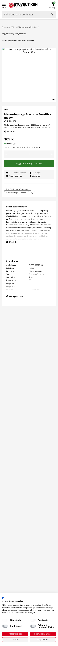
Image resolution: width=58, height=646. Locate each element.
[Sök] (52, 14)
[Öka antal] (52, 154)
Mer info (11, 131)
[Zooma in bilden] (53, 99)
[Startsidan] (23, 5)
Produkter (6, 27)
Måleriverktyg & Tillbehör (27, 27)
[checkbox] (5, 620)
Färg (13, 27)
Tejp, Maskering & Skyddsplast (14, 34)
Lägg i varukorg (28, 163)
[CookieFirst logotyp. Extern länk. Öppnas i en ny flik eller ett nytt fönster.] (3, 598)
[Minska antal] (6, 154)
